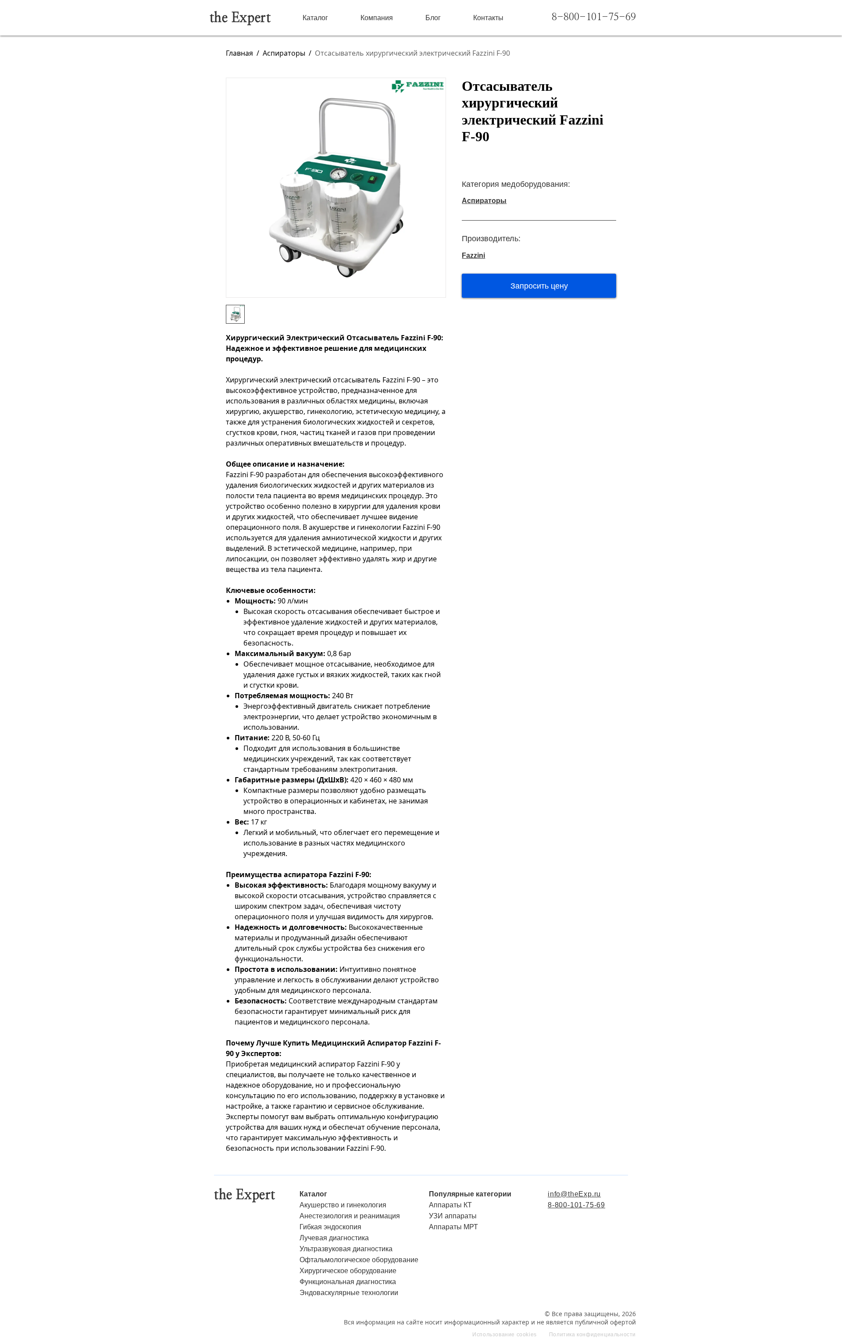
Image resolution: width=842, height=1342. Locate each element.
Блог (433, 17)
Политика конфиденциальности (592, 1335)
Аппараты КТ (450, 1205)
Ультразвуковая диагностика (346, 1249)
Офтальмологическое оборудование (359, 1259)
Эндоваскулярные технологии (349, 1292)
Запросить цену (539, 286)
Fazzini (473, 255)
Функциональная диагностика (348, 1281)
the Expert (240, 18)
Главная (239, 53)
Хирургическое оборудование (348, 1270)
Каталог (315, 17)
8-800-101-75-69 (594, 17)
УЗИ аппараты (453, 1216)
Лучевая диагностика (334, 1238)
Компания (376, 17)
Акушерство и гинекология (343, 1205)
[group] (336, 187)
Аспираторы (284, 53)
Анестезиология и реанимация (350, 1216)
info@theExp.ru (574, 1194)
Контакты (488, 17)
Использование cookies (504, 1335)
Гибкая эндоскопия (330, 1227)
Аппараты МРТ (453, 1227)
